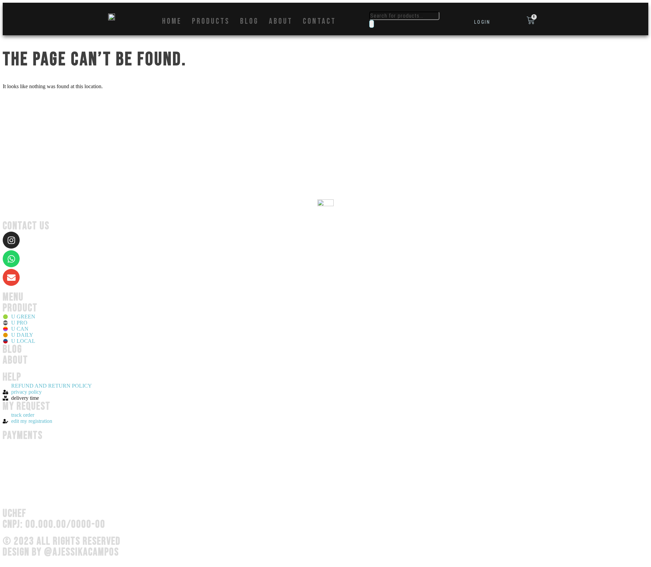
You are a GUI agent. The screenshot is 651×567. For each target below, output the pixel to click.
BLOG (12, 349)
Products (211, 21)
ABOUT (15, 360)
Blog (249, 21)
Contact (319, 21)
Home (172, 21)
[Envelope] (11, 277)
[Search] (371, 24)
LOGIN (482, 22)
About (281, 21)
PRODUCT (20, 308)
